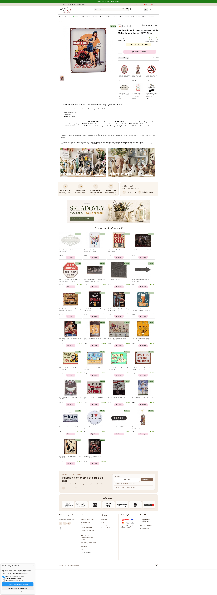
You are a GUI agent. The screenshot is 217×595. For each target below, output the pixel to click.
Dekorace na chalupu (110, 135)
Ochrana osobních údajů (87, 527)
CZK (127, 9)
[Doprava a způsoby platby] (128, 521)
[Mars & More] (108, 504)
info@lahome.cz (81, 5)
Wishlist (147, 5)
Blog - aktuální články (86, 552)
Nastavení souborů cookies (107, 528)
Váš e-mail (117, 476)
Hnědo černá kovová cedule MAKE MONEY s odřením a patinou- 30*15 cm (94, 280)
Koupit (71, 257)
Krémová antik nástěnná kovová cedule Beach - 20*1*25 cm (70, 457)
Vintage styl (90, 135)
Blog (82, 549)
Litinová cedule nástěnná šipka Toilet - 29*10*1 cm (141, 280)
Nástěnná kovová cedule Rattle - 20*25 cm (118, 397)
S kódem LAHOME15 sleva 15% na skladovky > (108, 1)
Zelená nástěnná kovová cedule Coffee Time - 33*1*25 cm (119, 368)
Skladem (84, 135)
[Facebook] (65, 523)
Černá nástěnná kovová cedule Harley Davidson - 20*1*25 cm (93, 457)
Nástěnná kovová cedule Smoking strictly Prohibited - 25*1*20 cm (142, 368)
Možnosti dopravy (123, 58)
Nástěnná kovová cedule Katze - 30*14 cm (70, 427)
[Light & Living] (122, 504)
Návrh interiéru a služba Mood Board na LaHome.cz (88, 543)
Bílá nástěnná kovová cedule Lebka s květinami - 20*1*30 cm (93, 251)
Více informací (18, 591)
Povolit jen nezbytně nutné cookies (17, 588)
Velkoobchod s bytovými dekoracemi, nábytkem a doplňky (87, 537)
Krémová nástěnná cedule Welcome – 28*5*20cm (68, 251)
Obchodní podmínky (86, 522)
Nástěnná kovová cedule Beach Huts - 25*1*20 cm (93, 368)
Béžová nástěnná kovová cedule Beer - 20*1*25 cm (117, 251)
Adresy (102, 522)
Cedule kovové (64, 135)
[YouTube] (69, 523)
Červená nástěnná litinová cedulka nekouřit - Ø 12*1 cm (151, 76)
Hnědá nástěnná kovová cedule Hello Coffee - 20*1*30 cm (95, 339)
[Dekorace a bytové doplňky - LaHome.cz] (65, 10)
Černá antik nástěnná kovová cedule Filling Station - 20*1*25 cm (118, 309)
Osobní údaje (104, 525)
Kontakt (82, 525)
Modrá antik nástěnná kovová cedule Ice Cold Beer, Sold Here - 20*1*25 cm (142, 309)
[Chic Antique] (81, 504)
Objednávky (104, 519)
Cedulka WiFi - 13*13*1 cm (115, 279)
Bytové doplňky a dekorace (75, 135)
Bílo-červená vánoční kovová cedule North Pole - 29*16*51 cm (138, 95)
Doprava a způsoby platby (87, 519)
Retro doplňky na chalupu (121, 135)
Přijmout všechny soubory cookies (18, 584)
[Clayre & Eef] (68, 504)
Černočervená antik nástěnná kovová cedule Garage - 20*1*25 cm (70, 339)
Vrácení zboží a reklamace (87, 530)
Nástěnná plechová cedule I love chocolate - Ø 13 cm (94, 427)
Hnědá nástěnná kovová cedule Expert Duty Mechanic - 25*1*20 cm (70, 309)
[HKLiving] (135, 504)
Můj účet (140, 5)
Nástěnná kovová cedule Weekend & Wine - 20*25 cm (94, 398)
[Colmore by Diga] (149, 504)
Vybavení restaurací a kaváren (88, 533)
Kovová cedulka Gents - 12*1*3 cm (117, 427)
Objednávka (155, 5)
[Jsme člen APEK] (60, 528)
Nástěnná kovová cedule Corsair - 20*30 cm (142, 398)
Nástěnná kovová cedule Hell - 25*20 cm (142, 250)
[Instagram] (60, 523)
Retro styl (96, 135)
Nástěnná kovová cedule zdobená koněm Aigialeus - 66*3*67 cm (151, 95)
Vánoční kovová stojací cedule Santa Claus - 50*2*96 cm (137, 76)
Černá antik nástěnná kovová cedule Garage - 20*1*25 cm (94, 309)
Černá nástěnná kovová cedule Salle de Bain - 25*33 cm (70, 398)
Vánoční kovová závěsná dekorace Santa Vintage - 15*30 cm (142, 427)
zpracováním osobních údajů (128, 483)
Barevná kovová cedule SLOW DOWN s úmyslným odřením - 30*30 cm (69, 280)
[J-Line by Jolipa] (95, 504)
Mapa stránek (84, 547)
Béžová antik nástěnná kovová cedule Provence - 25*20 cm (117, 339)
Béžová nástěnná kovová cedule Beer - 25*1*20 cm (68, 368)
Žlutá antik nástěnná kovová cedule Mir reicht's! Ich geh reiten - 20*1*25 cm (141, 339)
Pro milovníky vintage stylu (145, 135)
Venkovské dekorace (133, 135)
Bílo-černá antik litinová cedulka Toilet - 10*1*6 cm (124, 95)
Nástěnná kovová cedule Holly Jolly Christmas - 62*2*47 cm (124, 76)
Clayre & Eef (126, 26)
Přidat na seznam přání (150, 25)
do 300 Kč (101, 135)
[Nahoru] (156, 565)
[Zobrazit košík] (146, 9)
